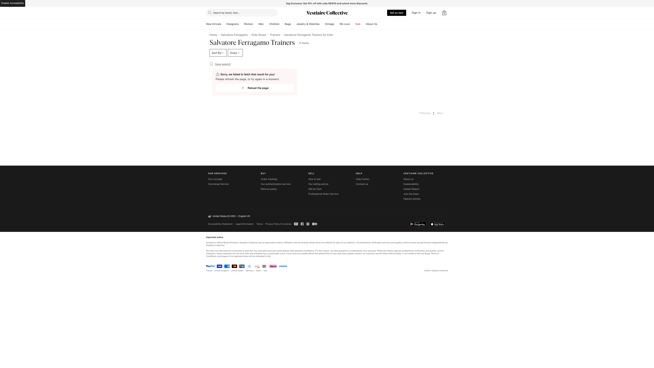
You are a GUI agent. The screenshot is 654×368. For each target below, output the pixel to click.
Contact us (362, 184)
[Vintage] (337, 24)
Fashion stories (411, 199)
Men (261, 24)
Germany (250, 270)
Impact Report (411, 189)
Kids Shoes (259, 35)
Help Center (362, 179)
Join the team (411, 194)
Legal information (244, 224)
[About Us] (379, 24)
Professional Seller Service (323, 194)
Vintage (329, 24)
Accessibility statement (220, 224)
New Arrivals (213, 24)
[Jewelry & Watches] (322, 24)
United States (237, 270)
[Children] (282, 24)
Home (213, 35)
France (209, 270)
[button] (444, 12)
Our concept (215, 179)
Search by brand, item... (226, 12)
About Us (371, 24)
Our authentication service (276, 184)
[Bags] (293, 24)
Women (248, 24)
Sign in (416, 12)
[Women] (255, 24)
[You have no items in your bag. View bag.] (444, 12)
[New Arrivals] (223, 24)
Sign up (431, 12)
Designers (233, 24)
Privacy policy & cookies (278, 224)
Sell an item (396, 12)
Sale (358, 24)
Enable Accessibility (12, 3)
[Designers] (241, 24)
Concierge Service (218, 184)
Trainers (275, 35)
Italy (265, 270)
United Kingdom (222, 270)
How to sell (314, 179)
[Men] (266, 24)
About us (408, 179)
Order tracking (269, 179)
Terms (259, 224)
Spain (258, 270)
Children (274, 24)
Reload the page (258, 88)
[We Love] (352, 24)
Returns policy (269, 189)
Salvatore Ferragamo (234, 35)
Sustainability (411, 184)
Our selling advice (318, 184)
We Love (345, 24)
